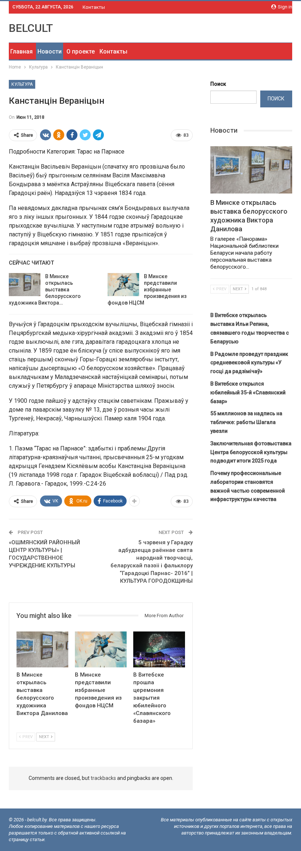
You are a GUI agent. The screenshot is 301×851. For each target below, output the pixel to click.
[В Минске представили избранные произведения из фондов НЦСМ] (123, 284)
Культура (22, 84)
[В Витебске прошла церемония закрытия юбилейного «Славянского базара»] (159, 649)
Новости (49, 51)
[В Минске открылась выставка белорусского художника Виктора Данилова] (24, 284)
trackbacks (103, 778)
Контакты (94, 7)
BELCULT (31, 28)
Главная (21, 51)
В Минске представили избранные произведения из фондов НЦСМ (147, 289)
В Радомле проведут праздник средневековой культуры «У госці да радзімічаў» (249, 363)
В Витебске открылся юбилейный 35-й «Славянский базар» (248, 392)
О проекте (80, 51)
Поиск (218, 84)
